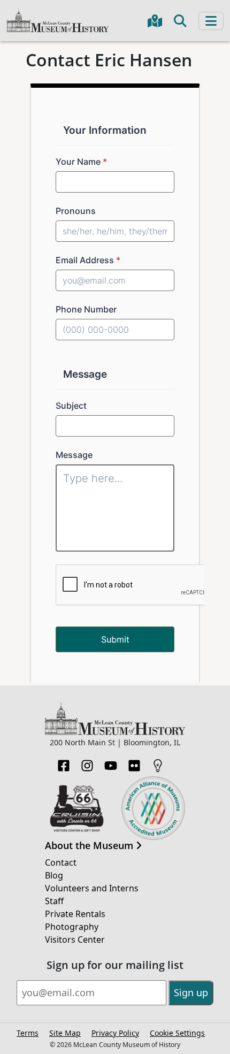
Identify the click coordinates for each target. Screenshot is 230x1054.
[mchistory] (57, 19)
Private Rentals (75, 914)
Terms (28, 1033)
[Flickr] (134, 762)
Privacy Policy (115, 1033)
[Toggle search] (180, 21)
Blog (54, 875)
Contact (60, 862)
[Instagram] (87, 762)
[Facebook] (63, 762)
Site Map (65, 1033)
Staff (54, 901)
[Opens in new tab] (77, 807)
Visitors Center (75, 939)
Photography (71, 927)
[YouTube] (110, 762)
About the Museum (90, 846)
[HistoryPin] (157, 762)
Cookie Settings (177, 1033)
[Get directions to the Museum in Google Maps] (155, 20)
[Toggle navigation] (211, 21)
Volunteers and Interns (92, 888)
